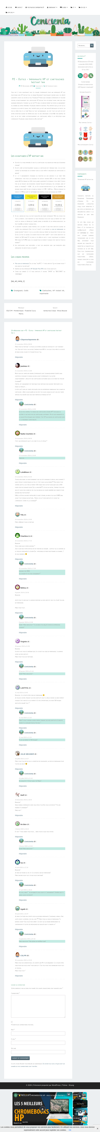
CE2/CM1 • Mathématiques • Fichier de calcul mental (21, 311)
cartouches (46, 291)
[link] (16, 1095)
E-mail (13, 1039)
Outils (26, 291)
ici (90, 264)
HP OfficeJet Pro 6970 (37, 269)
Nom (13, 1030)
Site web (13, 1048)
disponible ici (84, 233)
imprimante (44, 293)
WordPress (56, 1085)
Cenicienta (39, 86)
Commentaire (15, 993)
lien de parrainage (57, 229)
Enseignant (18, 291)
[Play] (80, 1112)
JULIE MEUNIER (27, 754)
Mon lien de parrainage (22, 263)
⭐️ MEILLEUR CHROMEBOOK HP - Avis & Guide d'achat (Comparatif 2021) (42, 1095)
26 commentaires (51, 86)
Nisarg (71, 1085)
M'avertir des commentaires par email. (22, 1025)
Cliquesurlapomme (28, 339)
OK (70, 1130)
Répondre (19, 357)
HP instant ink (58, 291)
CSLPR (23, 956)
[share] (68, 1094)
